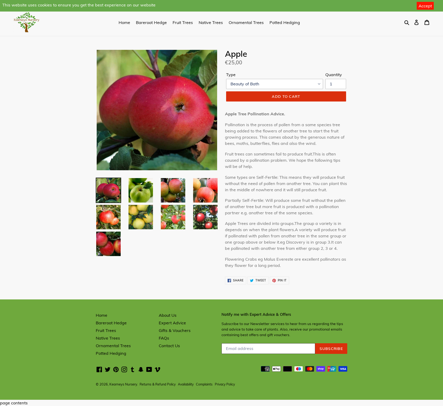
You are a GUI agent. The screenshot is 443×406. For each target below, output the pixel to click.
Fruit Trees (183, 22)
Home (124, 22)
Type (231, 74)
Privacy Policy (225, 384)
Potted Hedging (284, 22)
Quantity (333, 74)
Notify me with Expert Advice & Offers (256, 314)
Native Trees (211, 22)
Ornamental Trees (246, 22)
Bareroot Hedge (151, 22)
